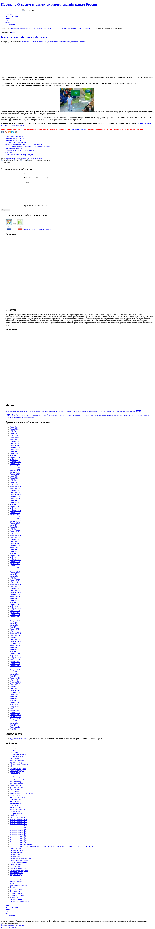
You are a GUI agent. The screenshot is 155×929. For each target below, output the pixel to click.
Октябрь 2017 (15, 543)
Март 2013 (14, 656)
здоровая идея (15, 781)
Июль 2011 (14, 696)
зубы (109, 411)
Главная (8, 14)
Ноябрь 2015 (15, 590)
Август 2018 (15, 523)
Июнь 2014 (14, 625)
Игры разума (15, 789)
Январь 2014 (15, 635)
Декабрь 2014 (15, 613)
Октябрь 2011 (15, 690)
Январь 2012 (15, 684)
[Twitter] (12, 132)
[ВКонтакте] (2, 132)
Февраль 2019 (15, 511)
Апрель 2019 (15, 507)
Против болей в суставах (19, 860)
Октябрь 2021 (15, 445)
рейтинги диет (15, 865)
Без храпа (13, 750)
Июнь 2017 (14, 551)
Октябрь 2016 (15, 568)
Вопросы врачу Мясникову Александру (25, 36)
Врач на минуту (16, 763)
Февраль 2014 (15, 633)
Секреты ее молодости (18, 869)
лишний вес (46, 415)
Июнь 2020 (14, 478)
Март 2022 (14, 435)
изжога (114, 411)
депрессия (88, 411)
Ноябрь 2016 (15, 566)
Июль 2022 (14, 427)
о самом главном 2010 (18, 818)
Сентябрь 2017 (15, 545)
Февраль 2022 (15, 437)
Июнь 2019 (14, 502)
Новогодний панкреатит (15, 138)
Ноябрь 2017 (15, 541)
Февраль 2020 (15, 486)
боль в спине (28, 411)
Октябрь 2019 (15, 494)
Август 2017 (15, 547)
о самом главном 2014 (18, 826)
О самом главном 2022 (18, 842)
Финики (8, 152)
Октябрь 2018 (15, 519)
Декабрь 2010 (15, 711)
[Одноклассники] (9, 132)
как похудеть (15, 801)
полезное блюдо (89, 415)
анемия (14, 411)
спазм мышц (40, 158)
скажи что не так (16, 873)
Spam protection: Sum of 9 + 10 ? (36, 206)
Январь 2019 (15, 513)
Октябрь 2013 (15, 641)
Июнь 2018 (14, 527)
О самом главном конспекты (65, 28)
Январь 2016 (15, 586)
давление (82, 411)
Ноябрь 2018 (15, 517)
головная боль (70, 411)
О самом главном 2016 (18, 830)
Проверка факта (16, 854)
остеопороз (69, 415)
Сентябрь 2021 (15, 447)
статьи (12, 883)
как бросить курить (17, 797)
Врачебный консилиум (19, 765)
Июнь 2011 (14, 698)
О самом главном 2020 (18, 838)
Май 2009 (13, 729)
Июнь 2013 (14, 649)
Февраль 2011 (15, 707)
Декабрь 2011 (15, 686)
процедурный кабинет (18, 862)
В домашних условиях (18, 754)
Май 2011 (13, 700)
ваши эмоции (15, 758)
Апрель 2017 (15, 556)
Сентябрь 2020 (15, 472)
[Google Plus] (6, 132)
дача (11, 775)
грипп (77, 411)
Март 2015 (14, 607)
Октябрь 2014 (15, 617)
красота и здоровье (17, 809)
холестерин (9, 417)
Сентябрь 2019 (15, 496)
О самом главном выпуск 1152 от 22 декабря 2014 (24, 144)
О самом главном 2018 (18, 834)
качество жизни (16, 803)
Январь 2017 (15, 562)
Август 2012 (15, 670)
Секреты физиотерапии (19, 871)
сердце (126, 415)
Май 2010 (13, 725)
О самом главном (18, 28)
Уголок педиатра (16, 893)
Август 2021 (15, 449)
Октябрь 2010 (15, 715)
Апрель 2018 (15, 531)
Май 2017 (13, 553)
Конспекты (30, 28)
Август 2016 (15, 572)
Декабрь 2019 (15, 490)
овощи (57, 415)
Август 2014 (15, 621)
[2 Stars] (10, 160)
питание (81, 415)
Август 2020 (15, 474)
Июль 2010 (14, 721)
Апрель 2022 (15, 433)
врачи (12, 767)
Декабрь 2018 (15, 515)
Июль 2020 (14, 476)
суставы (139, 415)
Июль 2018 (14, 525)
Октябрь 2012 (15, 666)
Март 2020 (14, 484)
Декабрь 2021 (15, 441)
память (76, 415)
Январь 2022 (15, 439)
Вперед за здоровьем (18, 760)
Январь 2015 (15, 611)
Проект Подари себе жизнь (20, 858)
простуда (106, 415)
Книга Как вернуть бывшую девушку (19, 155)
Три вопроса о (15, 891)
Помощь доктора (16, 852)
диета (99, 411)
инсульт (126, 411)
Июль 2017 (14, 549)
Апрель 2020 (15, 482)
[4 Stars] (23, 160)
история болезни (16, 795)
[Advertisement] (20, 59)
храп (15, 417)
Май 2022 (13, 431)
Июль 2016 (14, 574)
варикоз (36, 411)
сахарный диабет (118, 415)
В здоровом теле (16, 756)
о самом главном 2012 (18, 822)
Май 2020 (13, 480)
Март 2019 (14, 509)
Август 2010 (15, 719)
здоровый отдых (16, 787)
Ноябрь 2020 (15, 468)
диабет (94, 411)
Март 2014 (14, 631)
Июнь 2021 (14, 454)
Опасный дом (15, 848)
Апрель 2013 (15, 653)
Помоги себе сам (16, 850)
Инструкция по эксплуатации (21, 793)
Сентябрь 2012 (15, 668)
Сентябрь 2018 (15, 521)
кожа (34, 415)
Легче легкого (15, 811)
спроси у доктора (83, 28)
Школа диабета (16, 899)
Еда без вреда (15, 777)
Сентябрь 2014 (15, 619)
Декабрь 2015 (15, 588)
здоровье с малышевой (19, 739)
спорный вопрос (16, 879)
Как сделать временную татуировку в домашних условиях (28, 146)
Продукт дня (15, 856)
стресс (133, 415)
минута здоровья (16, 814)
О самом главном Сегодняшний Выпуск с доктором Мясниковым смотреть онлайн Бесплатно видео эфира (51, 846)
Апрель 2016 (15, 580)
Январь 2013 (15, 660)
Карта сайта (10, 24)
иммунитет (120, 411)
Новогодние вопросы (13, 148)
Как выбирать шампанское (15, 142)
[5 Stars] (30, 160)
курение (38, 415)
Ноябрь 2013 (15, 639)
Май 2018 (13, 529)
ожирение (62, 415)
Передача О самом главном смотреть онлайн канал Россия (49, 4)
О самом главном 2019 (18, 836)
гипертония (10, 158)
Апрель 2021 (15, 458)
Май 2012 (13, 676)
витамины (43, 411)
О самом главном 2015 (44, 28)
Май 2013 (13, 651)
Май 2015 (13, 602)
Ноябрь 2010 (15, 713)
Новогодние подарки (13, 140)
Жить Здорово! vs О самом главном (37, 229)
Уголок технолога (17, 895)
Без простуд (14, 748)
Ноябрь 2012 (15, 664)
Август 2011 (15, 694)
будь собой (14, 752)
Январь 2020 (15, 488)
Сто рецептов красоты (18, 885)
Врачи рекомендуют (18, 769)
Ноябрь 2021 (15, 443)
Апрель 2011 (15, 702)
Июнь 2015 (14, 600)
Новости (13, 816)
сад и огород (15, 867)
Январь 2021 (15, 464)
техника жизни (16, 889)
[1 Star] (4, 160)
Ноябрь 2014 (15, 615)
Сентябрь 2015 (15, 594)
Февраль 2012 (15, 682)
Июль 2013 (14, 647)
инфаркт (132, 411)
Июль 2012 (14, 672)
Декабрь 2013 (15, 637)
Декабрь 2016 (15, 564)
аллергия (8, 411)
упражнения (145, 415)
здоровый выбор (16, 783)
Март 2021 (14, 460)
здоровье (105, 411)
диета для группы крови (25, 158)
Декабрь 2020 (15, 466)
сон (130, 415)
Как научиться (15, 799)
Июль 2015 (14, 598)
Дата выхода (15, 773)
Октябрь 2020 (15, 470)
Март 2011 (14, 704)
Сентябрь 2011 (15, 692)
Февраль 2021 (15, 462)
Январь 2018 (15, 537)
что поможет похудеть (28, 417)
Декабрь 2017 (15, 539)
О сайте (8, 22)
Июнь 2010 (14, 723)
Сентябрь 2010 (15, 717)
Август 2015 (15, 596)
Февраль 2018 (15, 535)
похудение (98, 415)
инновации (14, 791)
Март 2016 (14, 582)
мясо (53, 415)
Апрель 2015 (15, 605)
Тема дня (13, 887)
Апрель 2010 (15, 727)
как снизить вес (25, 415)
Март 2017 (14, 558)
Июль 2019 (14, 500)
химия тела (14, 897)
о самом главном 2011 (18, 820)
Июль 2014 (14, 623)
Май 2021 (13, 456)
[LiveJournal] (19, 132)
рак (111, 415)
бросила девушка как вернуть (12, 925)
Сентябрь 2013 (15, 643)
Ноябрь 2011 (15, 688)
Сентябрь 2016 (15, 570)
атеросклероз (20, 411)
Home (7, 905)
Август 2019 (15, 498)
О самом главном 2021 (18, 840)
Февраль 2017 (15, 560)
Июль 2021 (14, 451)
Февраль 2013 (15, 658)
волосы (51, 411)
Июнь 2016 (14, 576)
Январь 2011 (15, 709)
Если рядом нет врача (18, 779)
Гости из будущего (17, 771)
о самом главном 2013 (18, 824)
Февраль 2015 (15, 609)
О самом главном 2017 (18, 832)
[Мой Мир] (16, 132)
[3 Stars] (17, 160)
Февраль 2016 (15, 584)
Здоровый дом (15, 785)
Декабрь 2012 (15, 662)
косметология (15, 807)
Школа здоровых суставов (20, 901)
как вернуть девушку (9, 927)
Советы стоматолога (18, 877)
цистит (19, 417)
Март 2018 (14, 533)
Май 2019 (13, 505)
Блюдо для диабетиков (14, 136)
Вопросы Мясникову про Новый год (19, 150)
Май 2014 (13, 627)
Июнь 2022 (14, 429)
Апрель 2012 (15, 678)
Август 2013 (15, 645)
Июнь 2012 (14, 674)
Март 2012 (14, 680)
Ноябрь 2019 (15, 492)
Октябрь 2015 (15, 592)
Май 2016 (13, 578)
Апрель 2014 (15, 629)
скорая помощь (16, 875)
